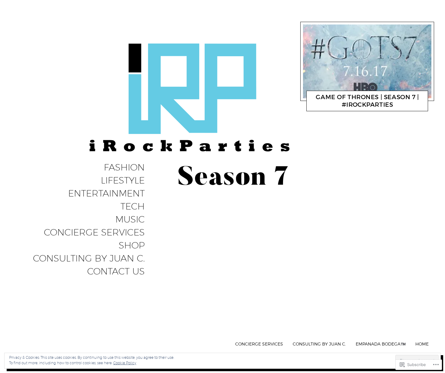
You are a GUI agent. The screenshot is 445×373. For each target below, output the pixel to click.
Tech (132, 206)
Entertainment (106, 193)
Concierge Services (94, 232)
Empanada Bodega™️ (381, 343)
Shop (132, 245)
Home (422, 343)
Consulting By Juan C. (89, 258)
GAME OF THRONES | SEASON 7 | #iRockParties (367, 100)
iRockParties (364, 106)
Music (130, 219)
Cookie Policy (124, 363)
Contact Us (116, 271)
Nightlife (339, 106)
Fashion (124, 167)
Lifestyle (123, 180)
